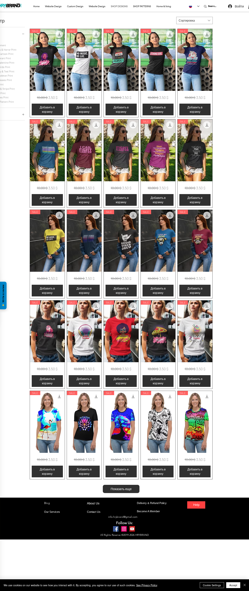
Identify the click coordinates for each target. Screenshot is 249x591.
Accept (233, 585)
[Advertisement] (109, 565)
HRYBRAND (142, 535)
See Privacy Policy (146, 585)
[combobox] (194, 20)
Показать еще (121, 489)
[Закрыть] (244, 585)
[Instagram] (124, 529)
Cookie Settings (212, 585)
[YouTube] (132, 529)
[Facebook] (115, 529)
